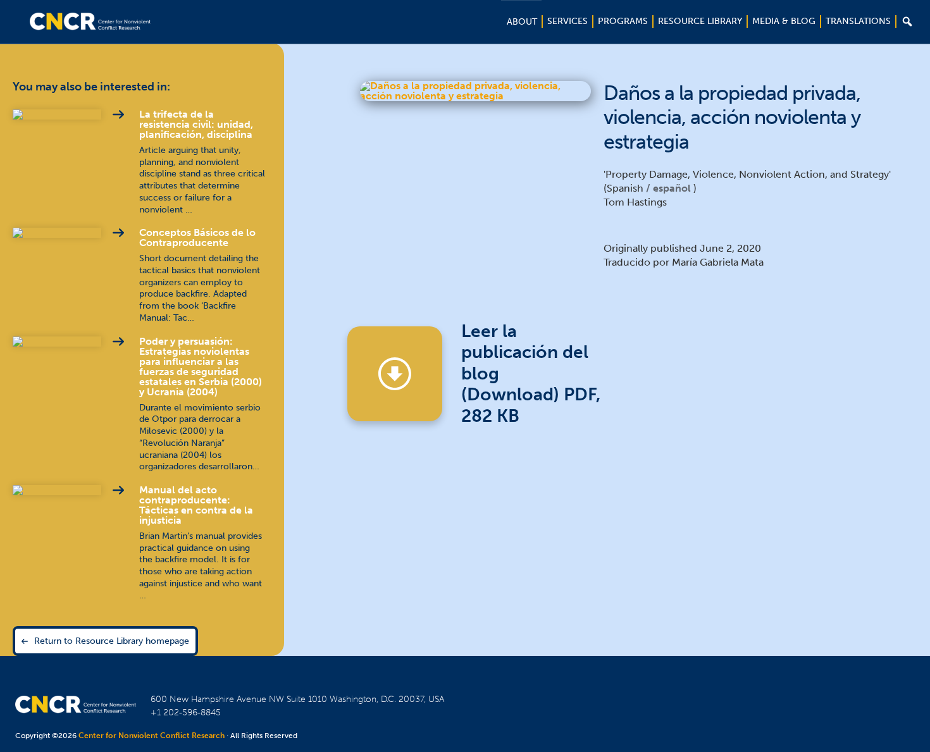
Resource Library (700, 21)
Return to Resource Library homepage (111, 640)
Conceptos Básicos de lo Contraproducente (197, 237)
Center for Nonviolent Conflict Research (151, 735)
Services (567, 21)
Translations (858, 21)
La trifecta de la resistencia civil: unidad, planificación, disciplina (196, 124)
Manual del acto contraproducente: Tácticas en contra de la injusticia (196, 505)
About (522, 21)
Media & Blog (783, 21)
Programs (623, 21)
